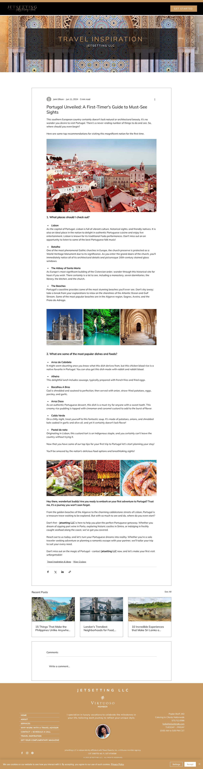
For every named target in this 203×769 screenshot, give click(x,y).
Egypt (121, 78)
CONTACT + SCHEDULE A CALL (36, 732)
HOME (24, 715)
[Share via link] (69, 571)
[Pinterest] (32, 753)
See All (168, 591)
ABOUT (24, 719)
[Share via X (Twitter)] (55, 571)
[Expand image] (65, 327)
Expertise (86, 78)
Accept (190, 764)
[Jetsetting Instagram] (27, 753)
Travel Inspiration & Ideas (61, 78)
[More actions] (154, 99)
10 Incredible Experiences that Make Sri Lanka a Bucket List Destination (148, 628)
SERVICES (25, 723)
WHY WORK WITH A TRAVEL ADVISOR (39, 727)
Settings (176, 764)
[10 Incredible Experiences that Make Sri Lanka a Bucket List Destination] (149, 609)
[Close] (199, 764)
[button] (167, 79)
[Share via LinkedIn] (62, 571)
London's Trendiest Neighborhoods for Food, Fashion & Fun (99, 628)
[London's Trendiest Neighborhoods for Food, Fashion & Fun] (101, 609)
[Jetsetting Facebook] (22, 753)
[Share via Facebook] (48, 571)
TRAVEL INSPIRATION (31, 736)
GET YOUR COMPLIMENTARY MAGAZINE (40, 740)
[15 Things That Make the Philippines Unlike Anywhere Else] (53, 609)
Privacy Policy (117, 764)
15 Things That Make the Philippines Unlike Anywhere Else (53, 628)
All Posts (36, 78)
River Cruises (105, 78)
